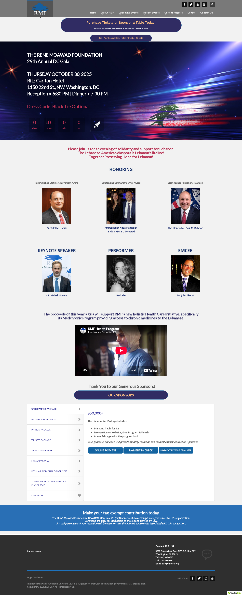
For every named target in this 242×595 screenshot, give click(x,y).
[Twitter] (199, 578)
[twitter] (190, 4)
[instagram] (204, 4)
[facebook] (184, 4)
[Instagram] (205, 578)
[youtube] (197, 4)
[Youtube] (212, 578)
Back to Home (34, 551)
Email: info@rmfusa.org (167, 563)
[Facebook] (192, 578)
